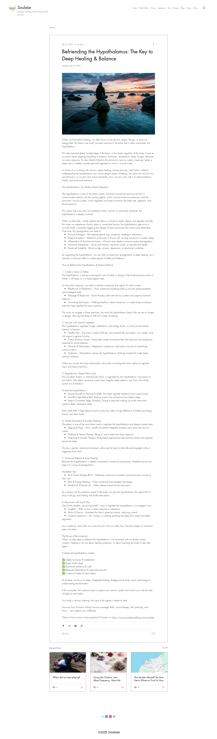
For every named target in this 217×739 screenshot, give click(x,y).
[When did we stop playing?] (68, 662)
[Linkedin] (114, 716)
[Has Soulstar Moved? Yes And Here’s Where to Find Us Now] (149, 662)
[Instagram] (110, 716)
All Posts (52, 27)
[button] (153, 8)
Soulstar (24, 7)
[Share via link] (81, 626)
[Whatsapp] (103, 716)
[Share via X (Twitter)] (69, 626)
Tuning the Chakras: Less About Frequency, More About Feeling (108, 679)
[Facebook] (106, 716)
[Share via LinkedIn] (75, 626)
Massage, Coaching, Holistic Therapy (31, 12)
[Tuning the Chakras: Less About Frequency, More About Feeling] (108, 662)
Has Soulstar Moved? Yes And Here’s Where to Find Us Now (149, 679)
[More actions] (153, 44)
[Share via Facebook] (63, 626)
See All (165, 647)
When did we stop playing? (66, 677)
